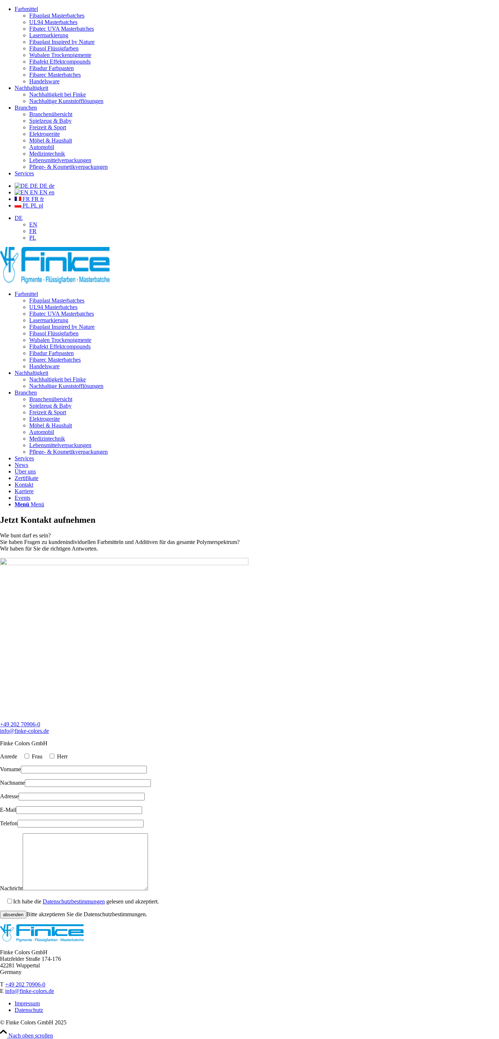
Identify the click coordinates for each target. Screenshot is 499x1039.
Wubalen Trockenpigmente (60, 55)
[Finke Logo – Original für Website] (55, 281)
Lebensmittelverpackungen (60, 160)
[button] (19, 218)
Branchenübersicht (50, 114)
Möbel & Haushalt (50, 140)
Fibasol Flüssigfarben (54, 48)
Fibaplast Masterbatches (56, 15)
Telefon (9, 823)
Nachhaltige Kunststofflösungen (66, 101)
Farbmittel (26, 9)
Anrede (8, 756)
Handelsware (44, 81)
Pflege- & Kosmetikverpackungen (68, 167)
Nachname (12, 783)
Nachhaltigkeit (31, 88)
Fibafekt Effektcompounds (60, 61)
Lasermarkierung (48, 35)
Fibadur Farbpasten (51, 68)
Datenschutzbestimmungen (74, 901)
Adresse (9, 796)
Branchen (26, 107)
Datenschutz (29, 1010)
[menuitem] (257, 45)
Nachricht (11, 888)
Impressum (27, 1003)
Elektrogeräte (44, 134)
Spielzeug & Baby (50, 121)
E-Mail (8, 810)
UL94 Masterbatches (53, 22)
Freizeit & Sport (47, 127)
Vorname (10, 769)
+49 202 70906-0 (20, 724)
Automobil (41, 147)
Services (24, 173)
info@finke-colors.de (24, 731)
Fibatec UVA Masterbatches (61, 29)
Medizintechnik (47, 154)
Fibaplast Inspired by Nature (62, 42)
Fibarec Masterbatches (55, 75)
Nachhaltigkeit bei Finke (57, 94)
